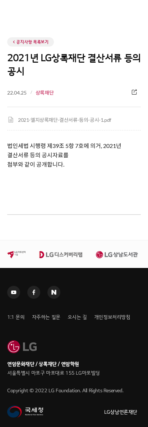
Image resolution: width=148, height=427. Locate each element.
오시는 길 (77, 317)
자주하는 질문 (46, 317)
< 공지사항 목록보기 (30, 42)
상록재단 (45, 93)
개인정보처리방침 (112, 317)
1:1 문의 (16, 317)
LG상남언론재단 (120, 412)
